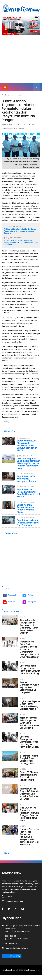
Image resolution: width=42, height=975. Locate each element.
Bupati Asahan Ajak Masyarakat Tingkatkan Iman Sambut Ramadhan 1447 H (27, 445)
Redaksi (9, 897)
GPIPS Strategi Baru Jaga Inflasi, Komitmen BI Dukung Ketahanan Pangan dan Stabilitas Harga (28, 463)
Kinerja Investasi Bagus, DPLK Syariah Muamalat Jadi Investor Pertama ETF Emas (30, 793)
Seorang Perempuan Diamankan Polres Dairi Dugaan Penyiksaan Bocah (29, 741)
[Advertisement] (21, 61)
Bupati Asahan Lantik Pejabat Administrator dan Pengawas (28, 523)
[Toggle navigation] (5, 87)
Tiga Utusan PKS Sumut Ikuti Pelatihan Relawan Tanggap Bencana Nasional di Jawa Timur (29, 814)
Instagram (32, 602)
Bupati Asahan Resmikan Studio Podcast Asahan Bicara (25, 508)
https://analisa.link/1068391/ (13, 128)
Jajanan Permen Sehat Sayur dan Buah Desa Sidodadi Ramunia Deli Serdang (29, 722)
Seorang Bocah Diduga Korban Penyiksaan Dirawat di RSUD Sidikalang (30, 669)
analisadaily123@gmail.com (17, 948)
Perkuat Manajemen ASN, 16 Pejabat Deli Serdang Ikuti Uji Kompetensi (30, 687)
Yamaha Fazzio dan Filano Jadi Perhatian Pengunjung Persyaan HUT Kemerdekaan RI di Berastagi (30, 837)
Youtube (11, 602)
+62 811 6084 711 (11, 943)
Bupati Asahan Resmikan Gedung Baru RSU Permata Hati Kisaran (28, 493)
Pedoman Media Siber (14, 901)
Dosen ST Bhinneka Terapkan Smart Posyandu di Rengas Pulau (29, 776)
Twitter (30, 595)
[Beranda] (21, 8)
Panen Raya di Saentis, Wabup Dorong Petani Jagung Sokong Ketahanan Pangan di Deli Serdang (21, 242)
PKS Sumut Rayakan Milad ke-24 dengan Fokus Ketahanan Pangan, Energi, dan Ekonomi (20, 231)
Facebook (12, 595)
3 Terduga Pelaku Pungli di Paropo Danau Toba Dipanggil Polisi (29, 759)
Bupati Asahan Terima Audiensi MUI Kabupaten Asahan (28, 479)
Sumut (19, 95)
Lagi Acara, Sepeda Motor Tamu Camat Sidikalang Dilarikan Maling (30, 705)
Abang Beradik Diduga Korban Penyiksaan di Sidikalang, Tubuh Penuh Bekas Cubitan (29, 626)
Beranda (8, 95)
